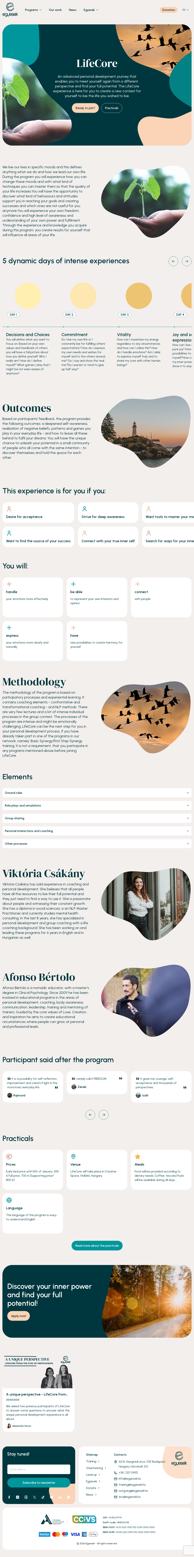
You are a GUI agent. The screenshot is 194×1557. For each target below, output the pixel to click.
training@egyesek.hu (132, 1484)
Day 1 (13, 314)
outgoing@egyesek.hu (133, 1490)
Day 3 (125, 314)
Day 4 (180, 314)
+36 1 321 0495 (128, 1472)
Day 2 (69, 314)
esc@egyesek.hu (130, 1497)
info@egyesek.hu (130, 1478)
